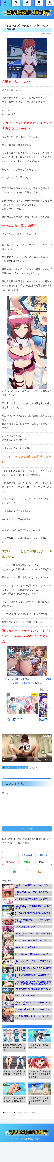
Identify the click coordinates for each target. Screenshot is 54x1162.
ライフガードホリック (15, 718)
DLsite (44, 689)
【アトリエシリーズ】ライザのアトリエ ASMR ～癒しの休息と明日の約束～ (27, 681)
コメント (7, 793)
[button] (49, 654)
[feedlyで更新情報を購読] (14, 871)
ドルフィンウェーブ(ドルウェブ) (16, 768)
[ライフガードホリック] (22, 705)
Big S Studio (11, 720)
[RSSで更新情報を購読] (39, 871)
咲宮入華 (35, 768)
